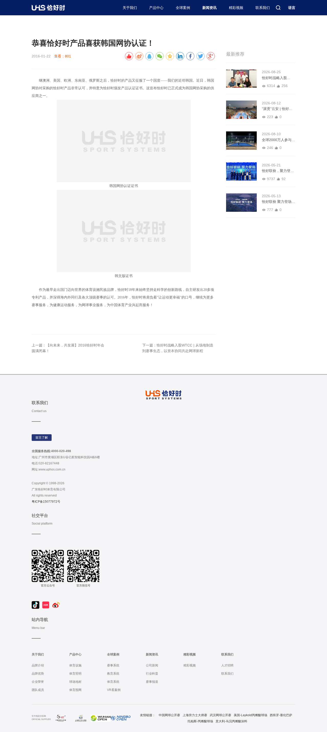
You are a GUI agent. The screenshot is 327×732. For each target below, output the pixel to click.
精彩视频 (236, 8)
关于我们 (130, 8)
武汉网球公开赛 (220, 715)
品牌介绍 (38, 665)
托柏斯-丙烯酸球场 (200, 721)
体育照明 (75, 673)
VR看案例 (114, 689)
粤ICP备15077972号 (46, 501)
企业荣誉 (38, 681)
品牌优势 (38, 673)
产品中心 (156, 8)
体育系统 (113, 681)
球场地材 (75, 681)
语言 (291, 8)
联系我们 (262, 8)
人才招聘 (227, 665)
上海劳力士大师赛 (195, 715)
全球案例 (183, 8)
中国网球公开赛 (169, 715)
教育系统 (113, 673)
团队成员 (38, 689)
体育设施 (75, 665)
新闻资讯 (209, 8)
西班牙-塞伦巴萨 (281, 715)
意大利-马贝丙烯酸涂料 (231, 721)
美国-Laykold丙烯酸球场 (250, 715)
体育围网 (75, 689)
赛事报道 (152, 681)
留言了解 (42, 437)
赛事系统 (113, 665)
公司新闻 (152, 665)
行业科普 (152, 673)
